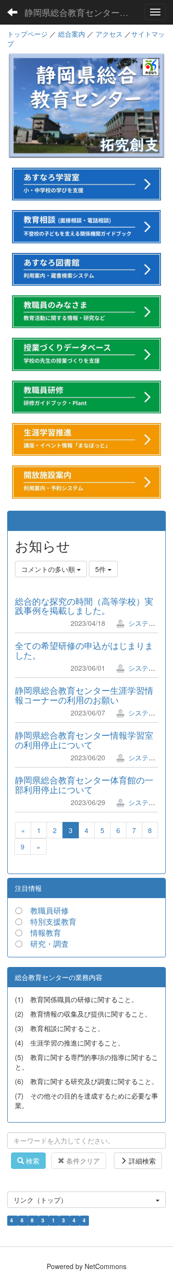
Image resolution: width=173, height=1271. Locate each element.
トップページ (27, 34)
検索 (31, 1160)
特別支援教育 (53, 921)
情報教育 (45, 932)
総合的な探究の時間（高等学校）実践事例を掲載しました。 (84, 606)
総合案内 (71, 34)
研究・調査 (49, 943)
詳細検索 (141, 1160)
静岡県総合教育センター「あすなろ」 (81, 12)
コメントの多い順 (49, 569)
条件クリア (82, 1160)
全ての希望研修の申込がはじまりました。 (84, 650)
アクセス (109, 34)
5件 (101, 569)
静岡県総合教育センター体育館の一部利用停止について (84, 784)
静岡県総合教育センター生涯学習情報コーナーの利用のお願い (84, 695)
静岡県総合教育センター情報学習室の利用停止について (84, 739)
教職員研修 (49, 910)
